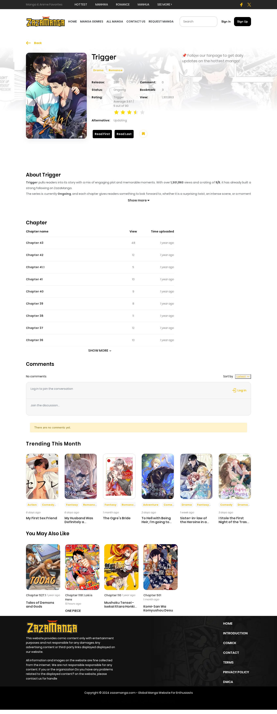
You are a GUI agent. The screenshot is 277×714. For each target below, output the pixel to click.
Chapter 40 (35, 291)
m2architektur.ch (161, 701)
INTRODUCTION (235, 633)
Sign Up (242, 21)
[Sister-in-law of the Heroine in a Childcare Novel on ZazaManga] (196, 476)
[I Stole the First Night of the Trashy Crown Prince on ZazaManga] (235, 476)
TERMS (228, 662)
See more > (164, 4)
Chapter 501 (152, 595)
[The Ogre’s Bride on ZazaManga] (119, 476)
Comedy (48, 505)
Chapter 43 (34, 243)
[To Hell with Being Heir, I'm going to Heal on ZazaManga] (158, 476)
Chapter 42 (34, 255)
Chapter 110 (112, 595)
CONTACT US (135, 21)
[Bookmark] (143, 134)
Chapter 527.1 (36, 595)
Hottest (81, 4)
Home (227, 623)
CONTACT (231, 652)
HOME (72, 21)
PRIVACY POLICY (236, 672)
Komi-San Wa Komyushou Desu (158, 608)
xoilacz (126, 701)
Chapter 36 (34, 340)
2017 (116, 82)
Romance (115, 70)
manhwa (101, 4)
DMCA (228, 682)
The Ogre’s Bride (117, 518)
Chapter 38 (34, 316)
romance (123, 4)
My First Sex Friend (41, 518)
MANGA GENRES (91, 21)
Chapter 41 (34, 279)
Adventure (150, 505)
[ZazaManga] (46, 21)
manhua (143, 4)
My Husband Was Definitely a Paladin (78, 522)
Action (32, 505)
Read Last (124, 134)
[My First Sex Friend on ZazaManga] (42, 476)
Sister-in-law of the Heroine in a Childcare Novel (193, 522)
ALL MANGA (114, 21)
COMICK (229, 643)
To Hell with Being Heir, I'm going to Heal (156, 522)
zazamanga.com (122, 693)
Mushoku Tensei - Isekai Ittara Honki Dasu (119, 606)
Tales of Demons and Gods (40, 604)
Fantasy (72, 505)
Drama (98, 70)
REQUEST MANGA (161, 21)
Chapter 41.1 (35, 267)
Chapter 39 (34, 304)
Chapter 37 (34, 328)
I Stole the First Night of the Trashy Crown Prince (235, 522)
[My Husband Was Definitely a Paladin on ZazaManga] (81, 476)
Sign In (226, 21)
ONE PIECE (73, 610)
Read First (102, 134)
